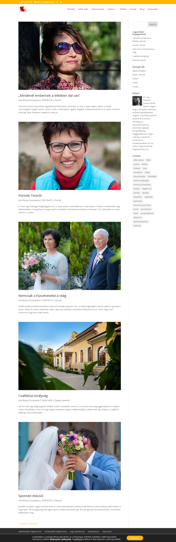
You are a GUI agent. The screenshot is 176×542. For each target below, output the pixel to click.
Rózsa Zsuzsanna (31, 100)
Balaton (145, 164)
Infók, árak (83, 9)
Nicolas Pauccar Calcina (142, 205)
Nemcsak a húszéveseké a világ (42, 295)
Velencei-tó (137, 217)
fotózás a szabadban (141, 181)
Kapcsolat (153, 9)
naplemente (137, 201)
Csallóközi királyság (33, 395)
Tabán (135, 213)
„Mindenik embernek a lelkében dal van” (49, 95)
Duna (145, 168)
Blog (142, 9)
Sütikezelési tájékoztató (56, 531)
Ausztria (136, 164)
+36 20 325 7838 (26, 2)
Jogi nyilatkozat (77, 531)
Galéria (110, 9)
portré (135, 209)
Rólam (123, 9)
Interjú (133, 9)
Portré (58, 100)
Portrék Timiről (30, 195)
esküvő (147, 172)
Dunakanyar (137, 172)
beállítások (78, 539)
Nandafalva (137, 197)
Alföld (148, 160)
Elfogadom (135, 538)
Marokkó (145, 193)
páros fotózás (146, 209)
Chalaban (136, 168)
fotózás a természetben (142, 185)
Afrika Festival (138, 160)
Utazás (135, 86)
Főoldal (71, 9)
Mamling (136, 193)
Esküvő (58, 300)
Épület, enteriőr (62, 400)
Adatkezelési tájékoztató (29, 531)
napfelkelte (148, 197)
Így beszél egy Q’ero (140, 222)
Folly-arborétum (139, 176)
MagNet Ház (146, 189)
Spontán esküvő (30, 495)
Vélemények (97, 9)
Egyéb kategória (139, 71)
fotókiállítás (152, 176)
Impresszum (93, 531)
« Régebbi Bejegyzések (28, 523)
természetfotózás (147, 213)
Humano (136, 189)
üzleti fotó (137, 226)
